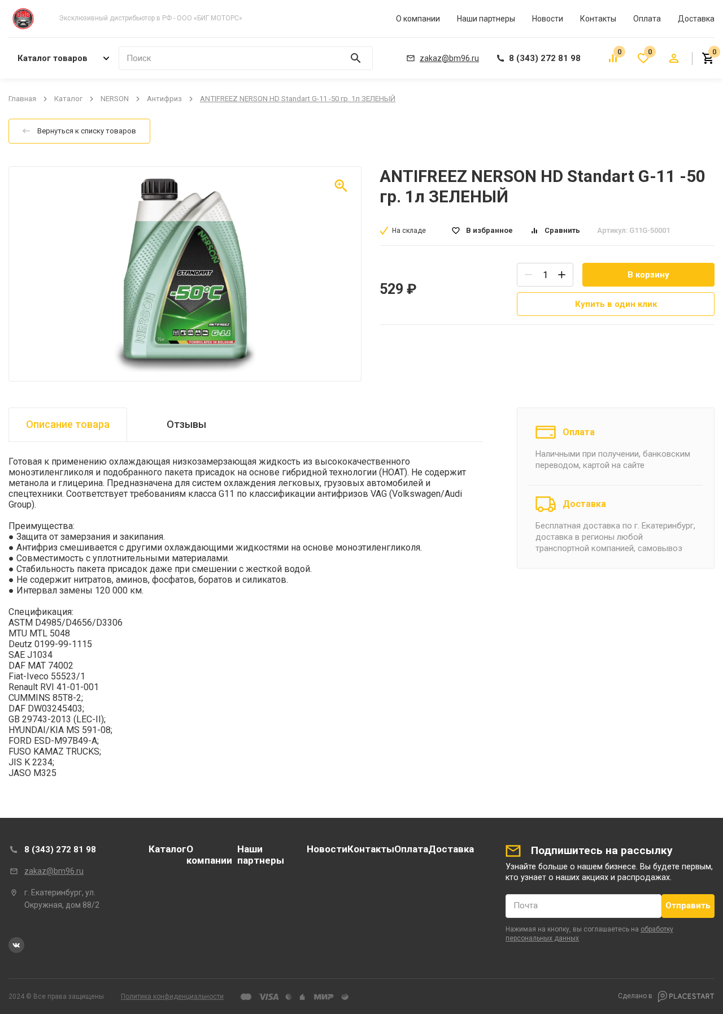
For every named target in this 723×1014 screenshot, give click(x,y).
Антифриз (164, 98)
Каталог (68, 98)
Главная (22, 98)
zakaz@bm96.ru (54, 871)
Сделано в (636, 996)
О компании (418, 18)
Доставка (696, 18)
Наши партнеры (486, 18)
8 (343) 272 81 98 (60, 849)
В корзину (648, 275)
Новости (547, 18)
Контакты (598, 18)
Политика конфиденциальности (172, 996)
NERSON (115, 98)
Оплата (647, 18)
